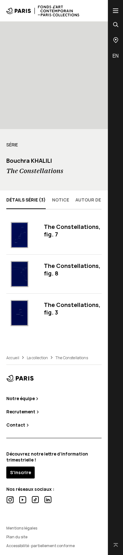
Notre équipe (21, 398)
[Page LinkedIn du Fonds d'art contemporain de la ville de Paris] (48, 499)
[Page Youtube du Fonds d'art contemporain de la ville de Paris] (22, 500)
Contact (16, 425)
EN (116, 55)
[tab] (26, 200)
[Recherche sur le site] (116, 24)
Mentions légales (21, 528)
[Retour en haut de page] (116, 545)
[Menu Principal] (115, 10)
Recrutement (21, 412)
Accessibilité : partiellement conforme (40, 545)
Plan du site (16, 537)
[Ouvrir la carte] (116, 40)
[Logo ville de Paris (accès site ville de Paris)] (20, 378)
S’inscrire (20, 472)
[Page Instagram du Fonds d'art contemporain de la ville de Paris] (10, 500)
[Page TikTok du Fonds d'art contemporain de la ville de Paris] (35, 499)
